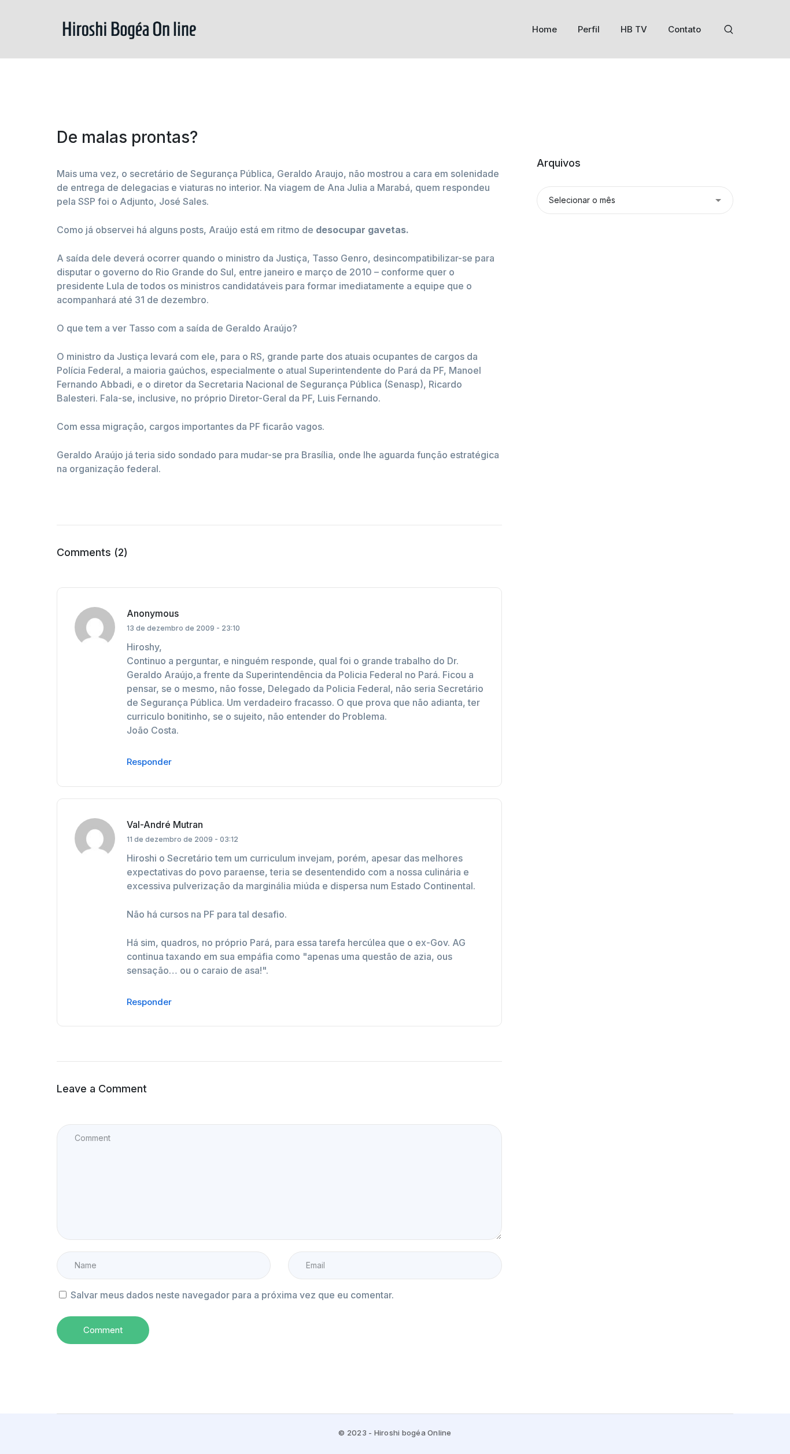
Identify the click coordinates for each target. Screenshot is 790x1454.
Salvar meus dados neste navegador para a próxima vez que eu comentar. (232, 1295)
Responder (149, 761)
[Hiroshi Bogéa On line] (129, 28)
